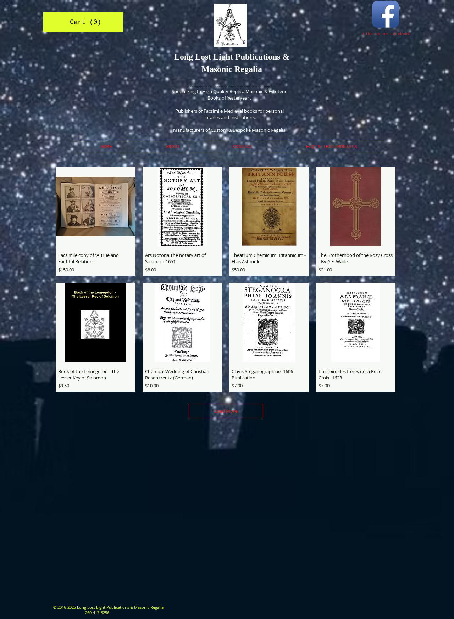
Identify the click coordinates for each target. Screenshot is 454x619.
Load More (225, 411)
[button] (84, 22)
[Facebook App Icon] (385, 14)
